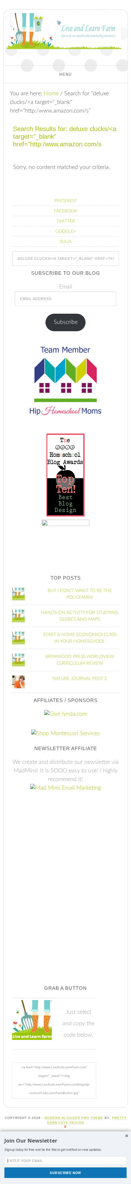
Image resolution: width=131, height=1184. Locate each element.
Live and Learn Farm (64, 39)
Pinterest (65, 201)
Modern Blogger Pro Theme (74, 1118)
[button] (65, 74)
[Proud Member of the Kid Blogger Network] (65, 524)
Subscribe (66, 322)
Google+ (65, 231)
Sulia (66, 241)
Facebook (65, 211)
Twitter (65, 221)
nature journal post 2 (79, 678)
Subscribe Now (65, 1172)
